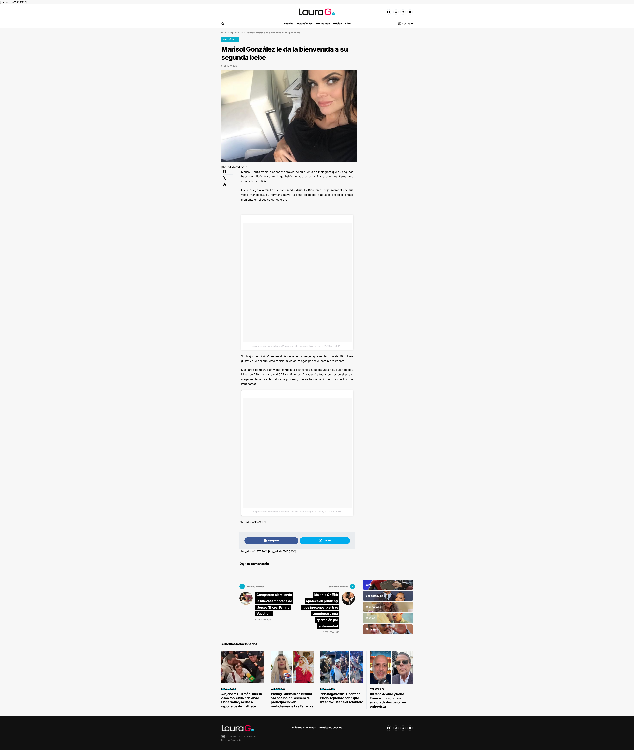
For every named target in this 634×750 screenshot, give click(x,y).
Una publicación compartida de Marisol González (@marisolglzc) (283, 346)
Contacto (407, 23)
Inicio (223, 32)
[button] (222, 23)
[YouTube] (410, 12)
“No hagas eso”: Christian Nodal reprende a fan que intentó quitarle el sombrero (341, 698)
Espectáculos (236, 32)
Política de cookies (330, 727)
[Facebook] (388, 12)
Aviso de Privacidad (304, 727)
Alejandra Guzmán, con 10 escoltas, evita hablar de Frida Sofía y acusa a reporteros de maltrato (241, 700)
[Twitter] (396, 12)
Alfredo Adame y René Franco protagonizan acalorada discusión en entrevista (388, 700)
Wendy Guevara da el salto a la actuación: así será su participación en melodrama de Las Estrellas (292, 700)
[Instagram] (403, 12)
